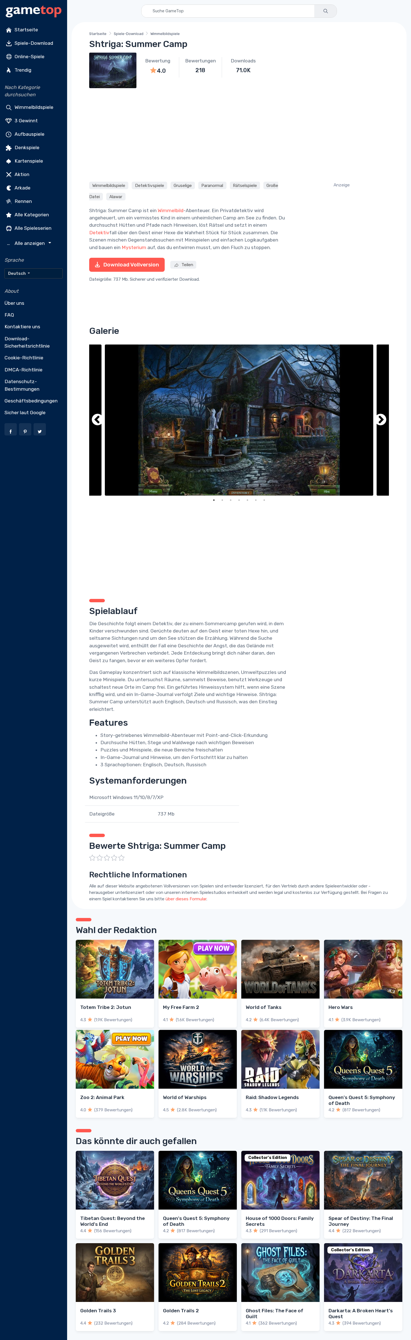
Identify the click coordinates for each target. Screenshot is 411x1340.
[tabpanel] (239, 420)
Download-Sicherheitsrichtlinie (27, 342)
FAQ (9, 315)
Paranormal (212, 185)
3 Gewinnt (25, 120)
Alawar (115, 196)
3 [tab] (230, 500)
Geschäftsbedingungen (31, 401)
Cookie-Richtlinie (23, 357)
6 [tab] (256, 500)
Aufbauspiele (28, 134)
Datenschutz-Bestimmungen (21, 385)
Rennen (22, 201)
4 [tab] (239, 500)
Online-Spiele (28, 56)
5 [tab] (247, 500)
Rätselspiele (245, 185)
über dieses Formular (186, 898)
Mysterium (134, 247)
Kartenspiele (28, 160)
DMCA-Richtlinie (23, 370)
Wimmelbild (170, 210)
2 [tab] (222, 500)
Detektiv (99, 232)
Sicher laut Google (25, 412)
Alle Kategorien (31, 214)
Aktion (21, 174)
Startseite (25, 29)
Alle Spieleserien (32, 228)
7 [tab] (264, 500)
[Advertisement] (239, 134)
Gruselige (183, 185)
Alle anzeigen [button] (26, 243)
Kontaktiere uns (22, 326)
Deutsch (17, 273)
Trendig (22, 70)
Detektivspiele (149, 185)
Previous (97, 420)
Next (380, 420)
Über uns (14, 303)
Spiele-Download (33, 43)
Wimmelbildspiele (33, 107)
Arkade (21, 187)
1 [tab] (214, 500)
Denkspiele (26, 147)
